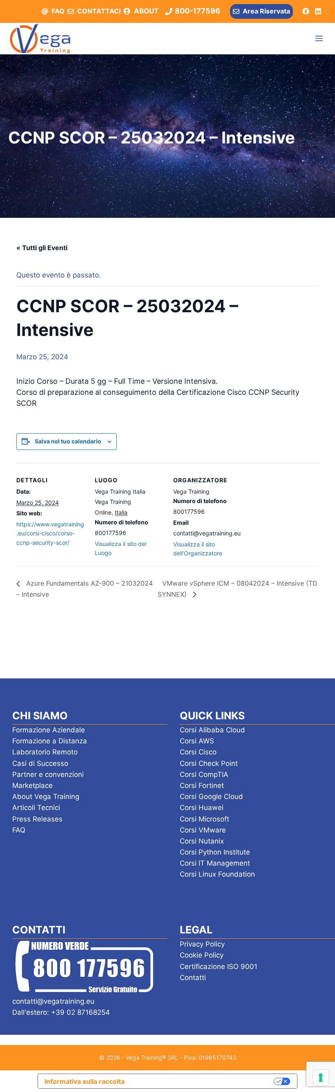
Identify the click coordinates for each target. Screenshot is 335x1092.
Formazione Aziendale (48, 730)
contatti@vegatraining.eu (53, 1001)
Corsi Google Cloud (211, 796)
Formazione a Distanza (49, 741)
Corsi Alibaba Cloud (212, 730)
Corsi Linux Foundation (217, 874)
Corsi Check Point (209, 763)
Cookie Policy (201, 955)
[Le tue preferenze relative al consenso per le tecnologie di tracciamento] (320, 1077)
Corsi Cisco (198, 752)
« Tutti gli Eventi (41, 248)
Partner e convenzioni (48, 774)
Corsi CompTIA (204, 774)
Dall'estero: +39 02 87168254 (61, 1012)
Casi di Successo (40, 763)
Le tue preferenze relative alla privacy (203, 1081)
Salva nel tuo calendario (68, 441)
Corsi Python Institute (215, 852)
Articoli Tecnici (36, 807)
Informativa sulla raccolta (85, 1081)
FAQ (58, 11)
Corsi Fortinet (202, 785)
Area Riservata (266, 11)
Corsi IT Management (215, 863)
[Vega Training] (40, 38)
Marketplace (32, 785)
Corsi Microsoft (204, 819)
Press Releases (37, 819)
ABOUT (146, 11)
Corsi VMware (203, 830)
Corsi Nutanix (202, 841)
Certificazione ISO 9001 (218, 966)
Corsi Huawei (201, 807)
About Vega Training (45, 796)
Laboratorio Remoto (45, 752)
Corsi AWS (197, 741)
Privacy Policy (202, 944)
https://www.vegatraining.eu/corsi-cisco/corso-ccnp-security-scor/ (50, 533)
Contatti (193, 977)
